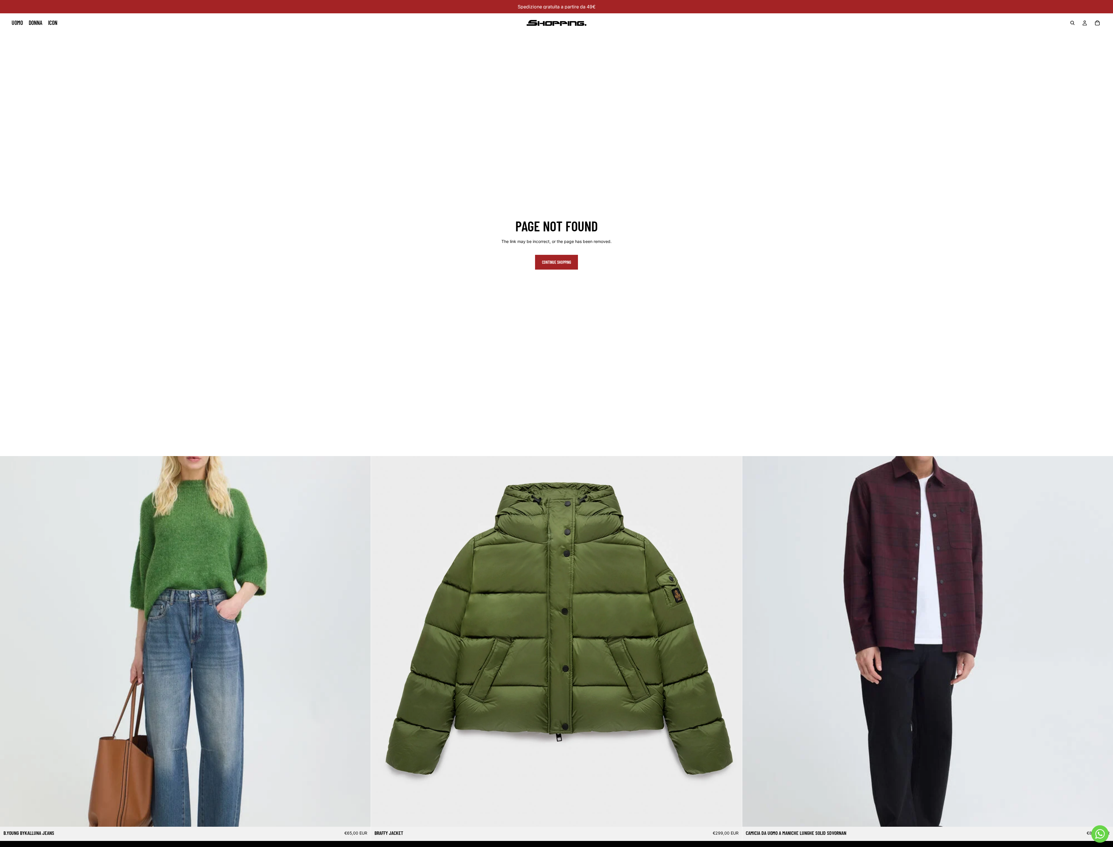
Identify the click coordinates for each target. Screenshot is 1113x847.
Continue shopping (556, 262)
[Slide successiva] (733, 641)
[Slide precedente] (379, 641)
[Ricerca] (1072, 23)
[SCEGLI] (362, 818)
